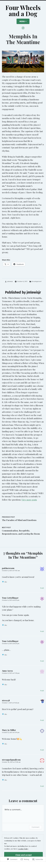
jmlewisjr (10, 281)
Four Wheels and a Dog (23, 10)
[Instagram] (23, 28)
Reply (42, 588)
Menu (24, 21)
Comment (35, 827)
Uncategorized (36, 281)
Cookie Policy (23, 849)
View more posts (29, 499)
